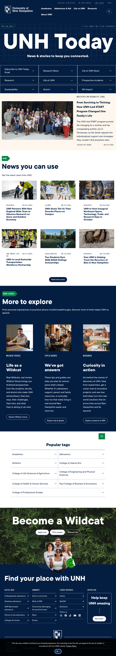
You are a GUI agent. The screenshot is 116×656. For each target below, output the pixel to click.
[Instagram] (62, 616)
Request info (73, 532)
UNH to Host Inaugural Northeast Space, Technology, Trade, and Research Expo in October (96, 214)
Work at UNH (37, 601)
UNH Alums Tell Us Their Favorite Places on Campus (58, 211)
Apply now (42, 532)
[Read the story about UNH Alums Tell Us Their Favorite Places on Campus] (57, 190)
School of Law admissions (15, 615)
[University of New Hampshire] (21, 10)
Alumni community (39, 596)
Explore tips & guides (55, 420)
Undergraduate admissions (15, 596)
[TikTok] (71, 616)
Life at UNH (79, 8)
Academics (46, 8)
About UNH (46, 14)
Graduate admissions (13, 601)
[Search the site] (108, 11)
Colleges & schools (12, 620)
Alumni (48, 205)
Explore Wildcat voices (18, 417)
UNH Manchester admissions (11, 608)
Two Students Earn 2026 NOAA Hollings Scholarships (56, 259)
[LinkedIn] (80, 616)
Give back (99, 618)
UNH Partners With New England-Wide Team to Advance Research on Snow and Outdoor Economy (19, 214)
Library (62, 596)
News (34, 615)
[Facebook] (66, 616)
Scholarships (51, 254)
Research (92, 8)
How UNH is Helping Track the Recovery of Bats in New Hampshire (96, 259)
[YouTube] (75, 616)
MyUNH (63, 601)
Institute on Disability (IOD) (91, 97)
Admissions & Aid (62, 8)
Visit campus (57, 532)
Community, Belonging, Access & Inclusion (41, 608)
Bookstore (64, 606)
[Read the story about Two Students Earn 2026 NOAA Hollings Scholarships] (57, 238)
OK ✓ (58, 651)
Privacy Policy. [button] (71, 646)
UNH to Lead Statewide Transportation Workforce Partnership (18, 262)
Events (34, 620)
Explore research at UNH (95, 420)
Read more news (58, 279)
